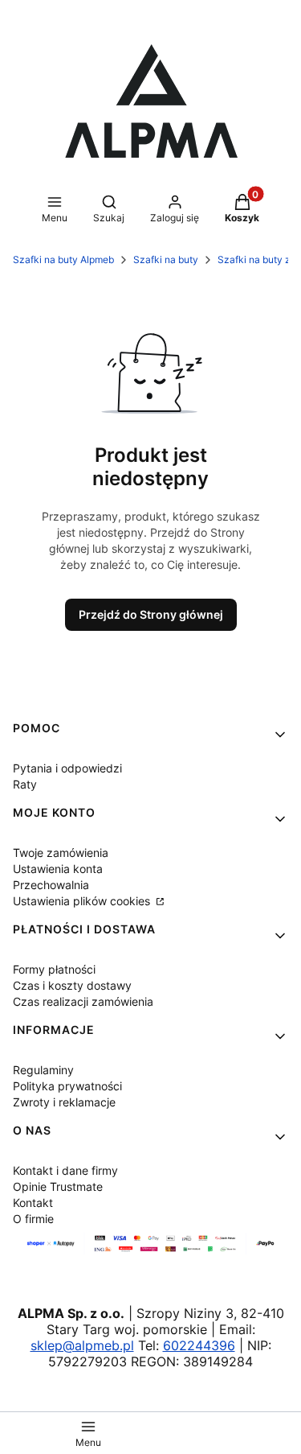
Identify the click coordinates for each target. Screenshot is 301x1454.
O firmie (33, 1218)
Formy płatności (54, 969)
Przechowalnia (51, 885)
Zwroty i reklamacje (64, 1102)
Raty (25, 784)
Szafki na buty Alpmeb (63, 259)
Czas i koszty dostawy (72, 985)
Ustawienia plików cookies (83, 901)
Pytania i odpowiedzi (67, 768)
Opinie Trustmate (58, 1186)
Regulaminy (43, 1070)
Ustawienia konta (58, 868)
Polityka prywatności (67, 1086)
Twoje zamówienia (60, 852)
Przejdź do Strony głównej (151, 614)
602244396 (199, 1345)
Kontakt (33, 1202)
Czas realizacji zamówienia (83, 1001)
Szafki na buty (165, 259)
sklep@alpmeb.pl (82, 1345)
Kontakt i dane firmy (65, 1170)
